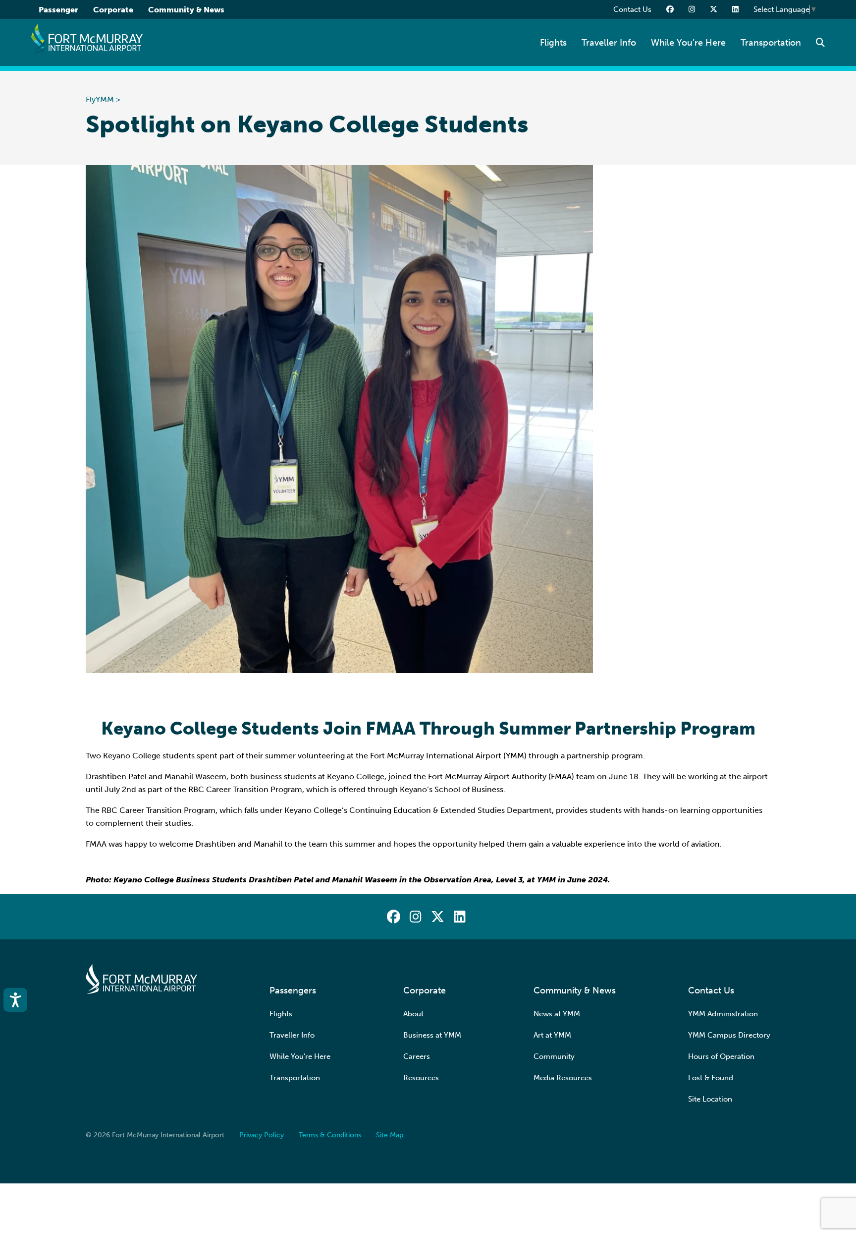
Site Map (389, 1135)
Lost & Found (710, 1077)
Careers (416, 1056)
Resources (421, 1077)
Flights (553, 42)
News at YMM (557, 1013)
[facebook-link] (670, 9)
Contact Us (632, 9)
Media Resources (563, 1077)
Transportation (771, 42)
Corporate (113, 9)
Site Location (710, 1099)
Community (554, 1056)
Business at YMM (432, 1035)
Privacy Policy (261, 1135)
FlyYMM (100, 99)
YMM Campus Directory (729, 1035)
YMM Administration (723, 1013)
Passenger (58, 9)
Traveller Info (609, 42)
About (413, 1013)
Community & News (186, 9)
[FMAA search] (820, 42)
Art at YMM (552, 1035)
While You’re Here (688, 42)
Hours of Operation (721, 1056)
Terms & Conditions (330, 1135)
